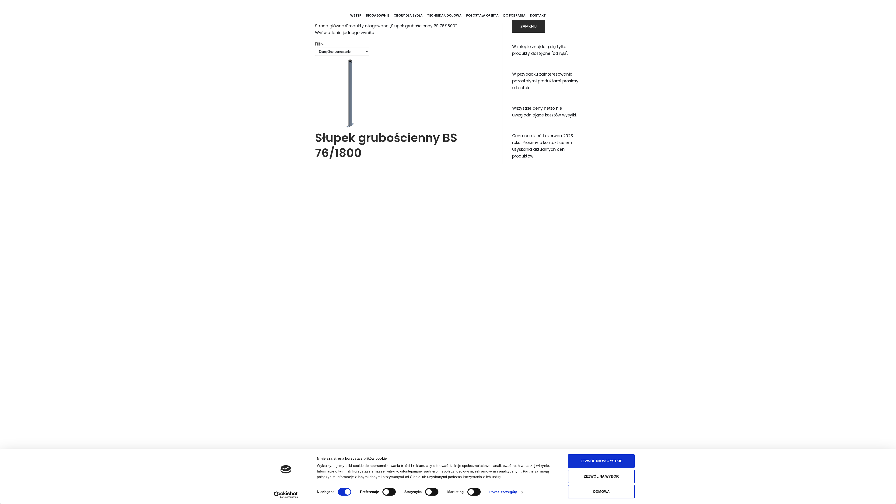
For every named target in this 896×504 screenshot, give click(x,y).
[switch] (389, 492)
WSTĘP (355, 15)
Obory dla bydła (408, 15)
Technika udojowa (444, 15)
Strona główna (329, 26)
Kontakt (538, 15)
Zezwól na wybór (601, 476)
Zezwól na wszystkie (601, 461)
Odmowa (601, 492)
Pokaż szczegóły (503, 492)
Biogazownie (377, 15)
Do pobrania (514, 15)
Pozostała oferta (482, 15)
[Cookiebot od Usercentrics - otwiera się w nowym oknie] (286, 494)
